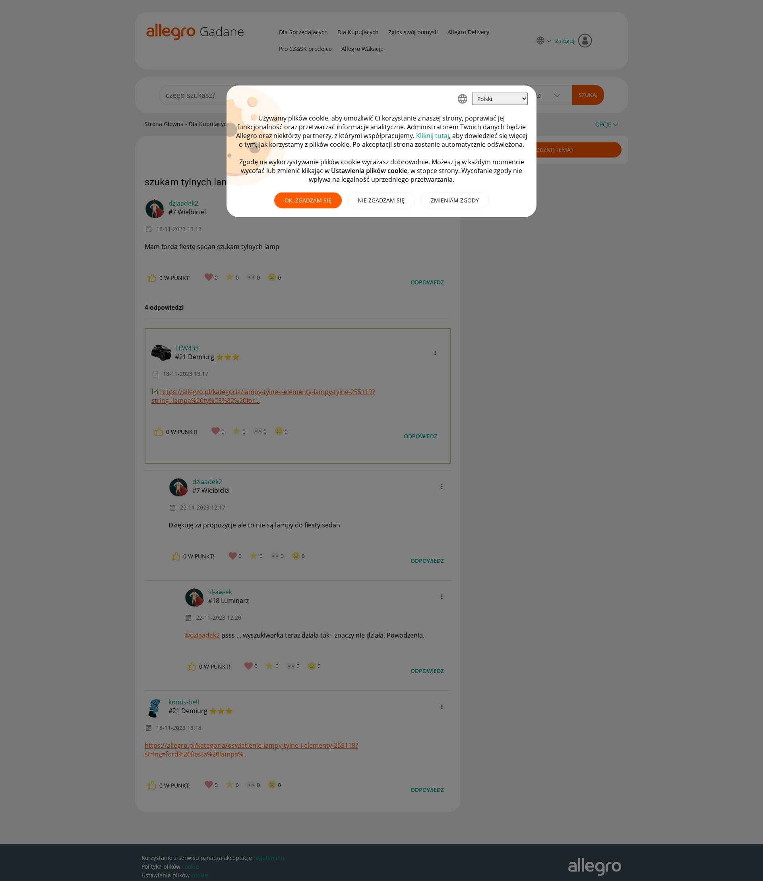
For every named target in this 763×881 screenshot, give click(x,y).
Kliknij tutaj (432, 135)
